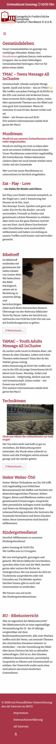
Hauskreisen (10, 56)
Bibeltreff (10, 254)
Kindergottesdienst (19, 532)
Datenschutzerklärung (28, 719)
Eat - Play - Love (16, 183)
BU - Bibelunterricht (20, 615)
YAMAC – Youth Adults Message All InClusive (22, 343)
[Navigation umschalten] (4, 33)
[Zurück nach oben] (51, 738)
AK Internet (21, 726)
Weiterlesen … (15, 330)
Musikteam (12, 134)
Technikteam (14, 401)
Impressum (20, 713)
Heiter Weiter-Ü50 (18, 477)
